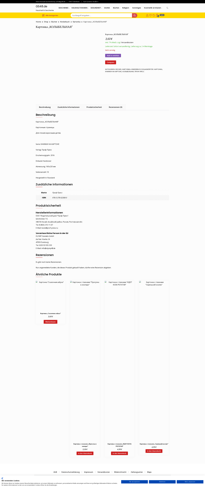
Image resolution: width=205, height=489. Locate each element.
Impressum (88, 472)
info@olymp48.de (48, 248)
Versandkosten (127, 42)
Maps (149, 472)
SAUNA (107, 8)
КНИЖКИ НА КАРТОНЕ (113, 71)
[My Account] (147, 15)
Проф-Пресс (139, 71)
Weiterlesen (50, 322)
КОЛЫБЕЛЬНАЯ (128, 71)
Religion (125, 8)
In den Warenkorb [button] (85, 453)
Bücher (116, 8)
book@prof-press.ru (50, 228)
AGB (55, 472)
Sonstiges (136, 8)
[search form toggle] (167, 8)
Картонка (158, 69)
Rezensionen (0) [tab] (115, 107)
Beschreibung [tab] (45, 107)
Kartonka (126, 69)
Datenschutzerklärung (70, 472)
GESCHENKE (63, 8)
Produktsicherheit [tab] (94, 107)
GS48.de (41, 6)
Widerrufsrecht (120, 472)
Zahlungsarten (137, 472)
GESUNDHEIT (96, 8)
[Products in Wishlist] (150, 15)
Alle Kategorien (52, 15)
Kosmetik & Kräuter (152, 8)
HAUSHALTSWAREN (79, 8)
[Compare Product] (154, 15)
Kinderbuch (136, 69)
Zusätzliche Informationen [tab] (69, 107)
